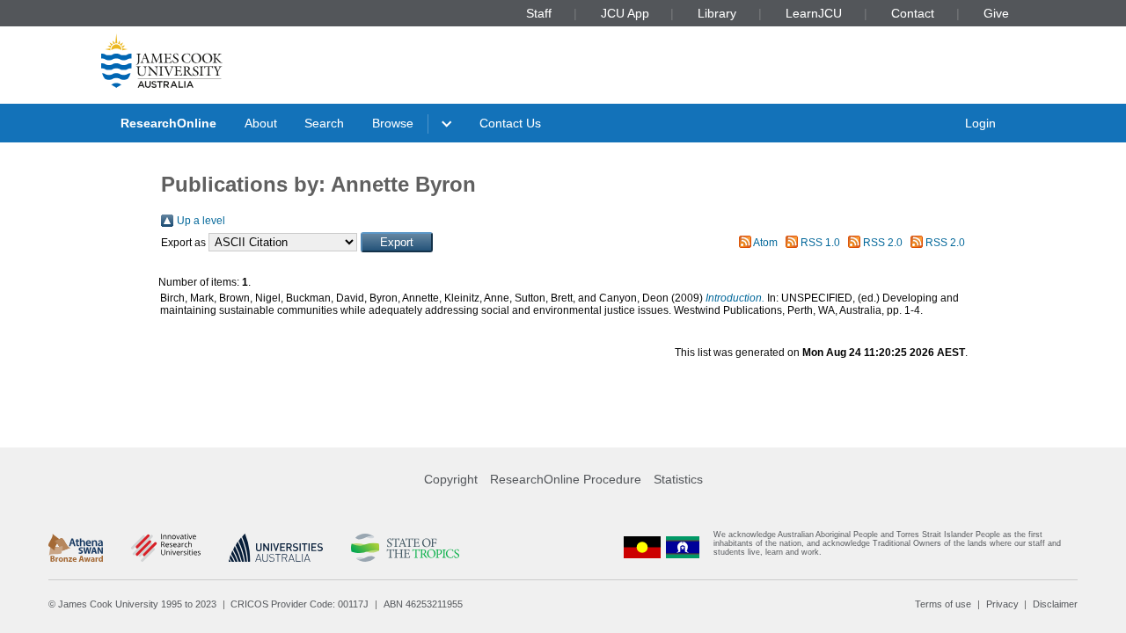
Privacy (1002, 604)
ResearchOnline (168, 123)
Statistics (678, 479)
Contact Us (510, 123)
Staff (539, 13)
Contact (912, 13)
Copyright (451, 479)
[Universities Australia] (276, 548)
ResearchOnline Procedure (565, 479)
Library (717, 13)
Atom (765, 242)
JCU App (625, 13)
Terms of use (943, 604)
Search (324, 123)
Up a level (201, 221)
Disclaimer (1055, 604)
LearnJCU (814, 13)
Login (980, 123)
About (261, 123)
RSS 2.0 (883, 242)
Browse (392, 123)
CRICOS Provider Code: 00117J (299, 604)
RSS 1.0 (820, 242)
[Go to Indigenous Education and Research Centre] (642, 547)
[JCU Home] (162, 60)
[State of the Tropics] (404, 548)
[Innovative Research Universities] (166, 548)
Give (996, 13)
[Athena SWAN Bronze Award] (75, 548)
